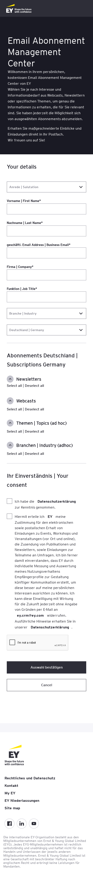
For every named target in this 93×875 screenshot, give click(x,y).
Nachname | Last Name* (25, 223)
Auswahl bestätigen (46, 667)
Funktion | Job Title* (22, 289)
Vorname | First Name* (24, 201)
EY (50, 516)
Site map (12, 808)
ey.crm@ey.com (30, 615)
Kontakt (11, 785)
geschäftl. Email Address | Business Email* (38, 245)
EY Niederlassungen (22, 800)
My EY (10, 793)
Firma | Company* (20, 267)
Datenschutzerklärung (56, 501)
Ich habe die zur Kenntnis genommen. (45, 504)
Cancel (46, 685)
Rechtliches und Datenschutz (30, 778)
